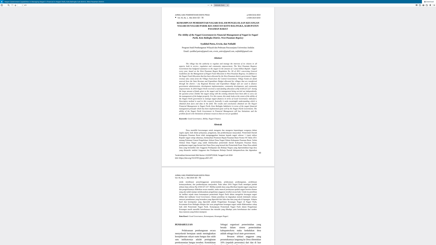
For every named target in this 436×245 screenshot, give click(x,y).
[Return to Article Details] (1, 1)
